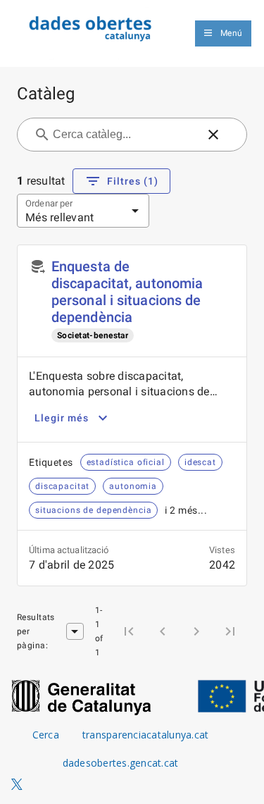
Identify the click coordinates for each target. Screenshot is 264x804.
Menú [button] (231, 33)
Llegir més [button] (61, 417)
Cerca (45, 734)
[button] (213, 134)
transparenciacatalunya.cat (145, 734)
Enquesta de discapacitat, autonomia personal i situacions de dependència (127, 292)
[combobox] (123, 134)
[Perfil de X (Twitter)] (17, 785)
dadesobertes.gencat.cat (121, 762)
